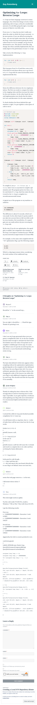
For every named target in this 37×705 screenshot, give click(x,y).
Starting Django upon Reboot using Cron (8, 270)
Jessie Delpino (10, 385)
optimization (6, 289)
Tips (21, 288)
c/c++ (26, 288)
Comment (6, 630)
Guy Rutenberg (10, 4)
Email (5, 658)
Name (5, 651)
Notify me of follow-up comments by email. (14, 666)
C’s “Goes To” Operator (9, 277)
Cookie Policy (6, 698)
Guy (17, 288)
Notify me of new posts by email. (11, 670)
